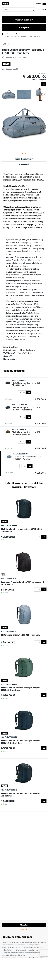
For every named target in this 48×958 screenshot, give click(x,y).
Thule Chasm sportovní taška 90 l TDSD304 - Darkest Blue (26, 408)
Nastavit (24, 929)
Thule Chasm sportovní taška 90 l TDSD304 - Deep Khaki (26, 433)
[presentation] (4, 94)
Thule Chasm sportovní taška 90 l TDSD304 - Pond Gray (27, 457)
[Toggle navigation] (44, 4)
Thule (8, 34)
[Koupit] (43, 84)
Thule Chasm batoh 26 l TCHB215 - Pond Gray (20, 635)
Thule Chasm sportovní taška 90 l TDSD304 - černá (26, 384)
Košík (44, 9)
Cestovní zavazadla (20, 34)
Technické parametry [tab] (24, 159)
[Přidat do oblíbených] (9, 44)
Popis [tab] (24, 153)
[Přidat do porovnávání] (4, 44)
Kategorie (24, 27)
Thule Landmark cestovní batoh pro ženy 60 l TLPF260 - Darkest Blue (21, 741)
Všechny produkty (24, 20)
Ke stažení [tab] (24, 164)
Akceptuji (24, 925)
